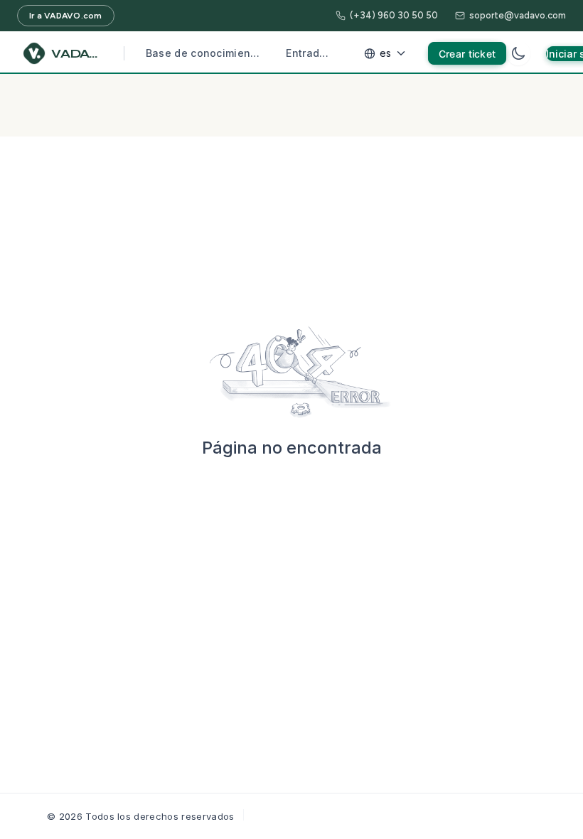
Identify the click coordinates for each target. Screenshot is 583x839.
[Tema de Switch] (518, 53)
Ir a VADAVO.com (65, 16)
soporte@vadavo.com (517, 15)
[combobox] (387, 53)
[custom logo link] (34, 53)
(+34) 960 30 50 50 (394, 15)
